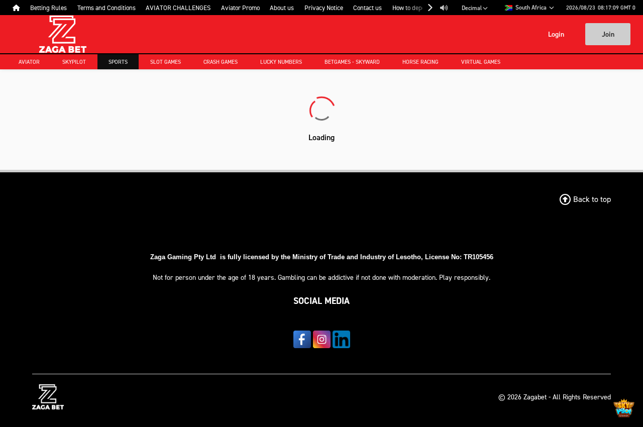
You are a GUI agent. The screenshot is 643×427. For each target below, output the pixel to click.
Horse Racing (420, 61)
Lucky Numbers (281, 61)
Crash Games (220, 61)
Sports (118, 61)
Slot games (165, 61)
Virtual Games (480, 61)
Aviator (29, 61)
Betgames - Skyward (352, 61)
